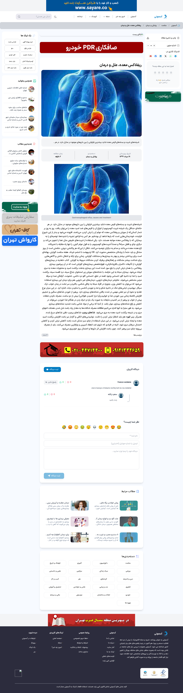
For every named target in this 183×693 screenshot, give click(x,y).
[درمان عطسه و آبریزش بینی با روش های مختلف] (67, 505)
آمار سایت (110, 647)
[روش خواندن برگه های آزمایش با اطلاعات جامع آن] (116, 505)
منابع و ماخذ (83, 652)
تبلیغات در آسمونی (28, 638)
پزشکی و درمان (151, 25)
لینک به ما (110, 652)
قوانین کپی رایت (108, 660)
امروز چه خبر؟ (57, 647)
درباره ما (111, 643)
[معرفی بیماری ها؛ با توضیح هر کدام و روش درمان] (67, 521)
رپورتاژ (33, 643)
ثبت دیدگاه (54, 369)
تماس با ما (110, 638)
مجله (60, 643)
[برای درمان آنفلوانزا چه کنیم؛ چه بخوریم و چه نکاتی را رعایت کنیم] (67, 537)
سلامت (164, 25)
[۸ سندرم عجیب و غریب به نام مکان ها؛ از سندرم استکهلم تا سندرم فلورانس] (116, 537)
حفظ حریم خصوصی (80, 638)
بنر (34, 652)
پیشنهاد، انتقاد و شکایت (79, 647)
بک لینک (32, 647)
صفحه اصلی (57, 638)
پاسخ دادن (52, 382)
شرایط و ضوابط (82, 643)
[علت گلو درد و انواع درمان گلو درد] (116, 521)
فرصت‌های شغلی (108, 656)
